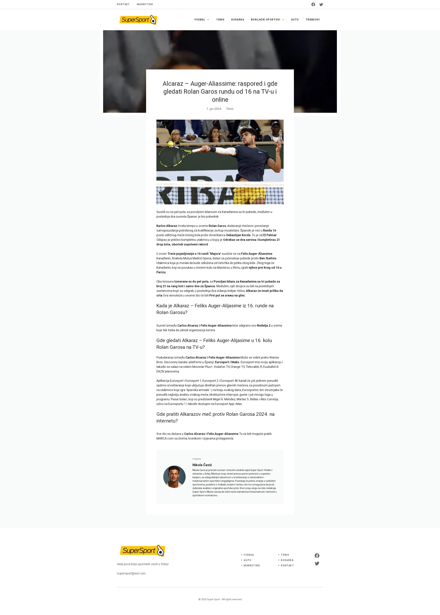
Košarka (237, 19)
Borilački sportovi (265, 19)
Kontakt (123, 4)
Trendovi (313, 19)
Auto (295, 19)
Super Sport (213, 599)
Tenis (220, 19)
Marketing (145, 4)
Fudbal (200, 19)
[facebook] (313, 4)
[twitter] (321, 4)
